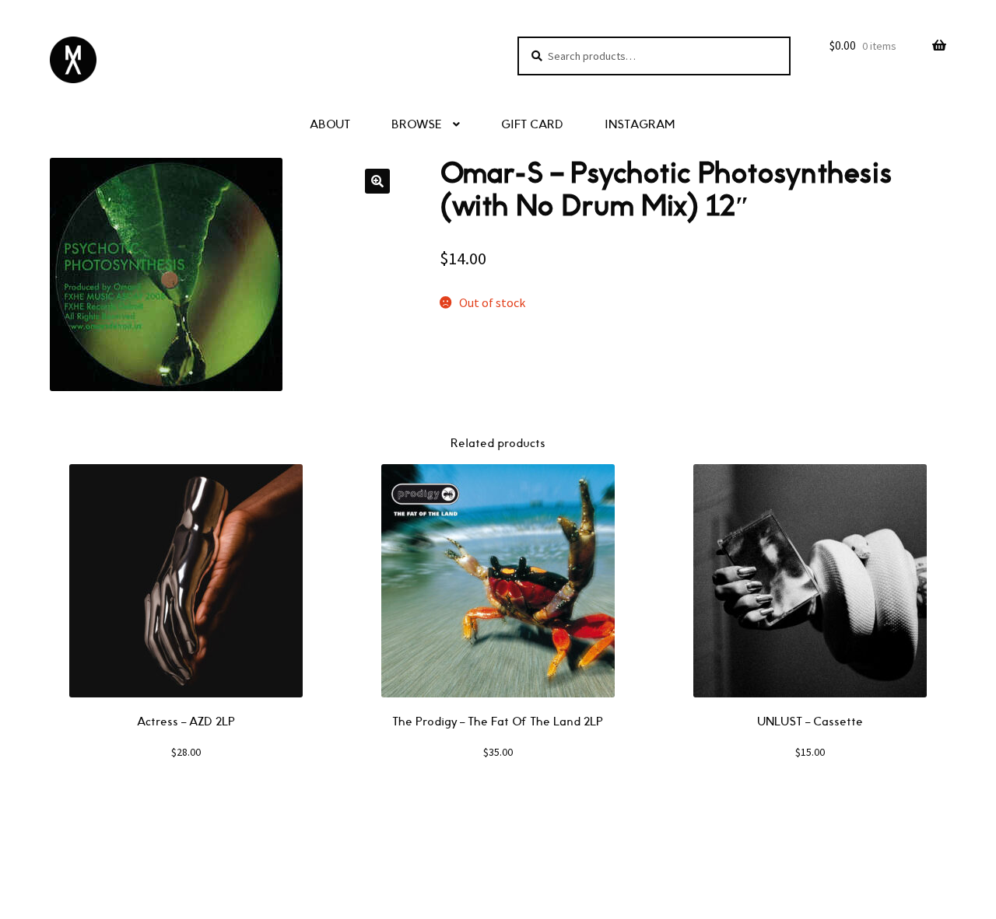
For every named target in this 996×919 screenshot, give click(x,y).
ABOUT (330, 124)
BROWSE (416, 124)
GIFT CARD (532, 124)
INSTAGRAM (640, 124)
